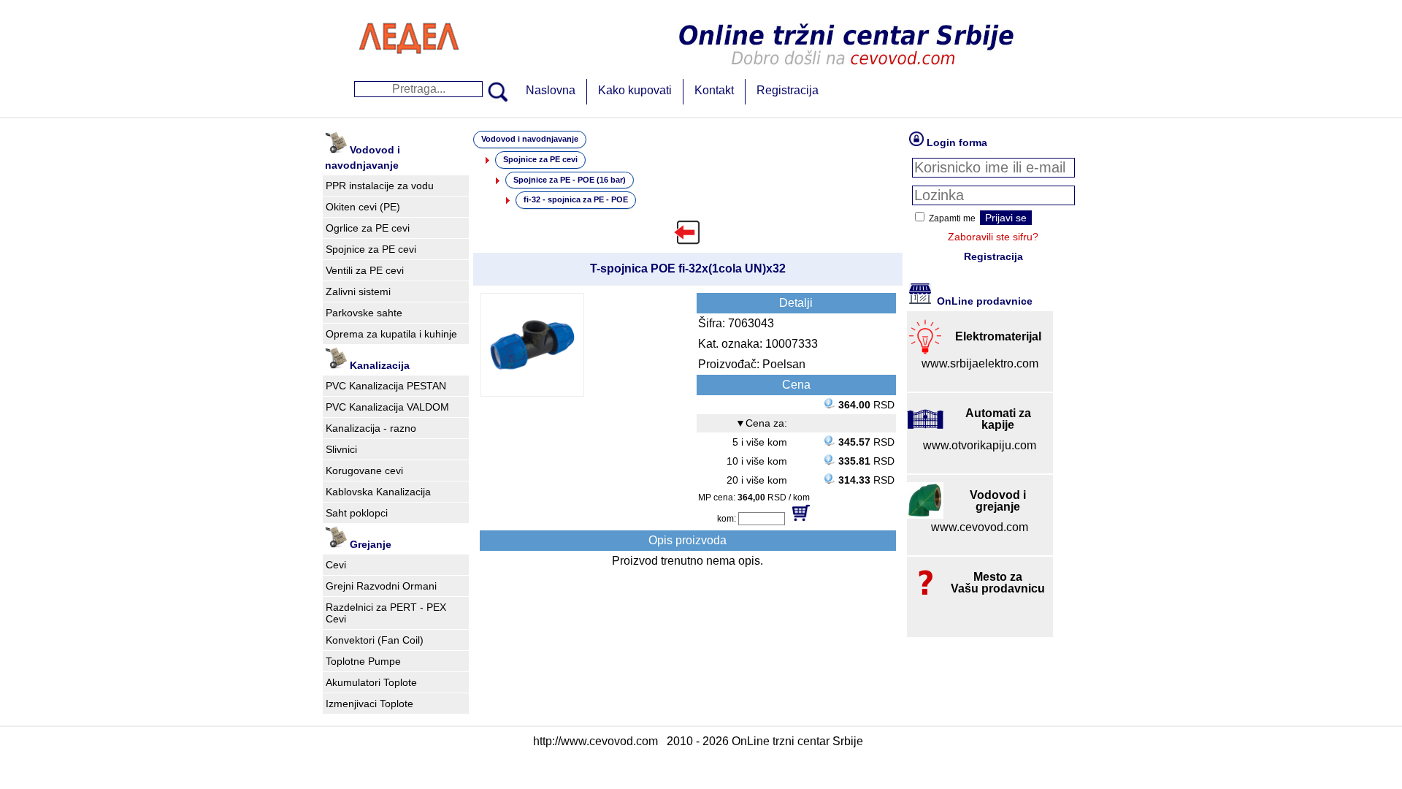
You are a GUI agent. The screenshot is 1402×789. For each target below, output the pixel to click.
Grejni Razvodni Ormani (381, 586)
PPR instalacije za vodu (380, 185)
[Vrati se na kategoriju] (688, 232)
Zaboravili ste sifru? (993, 237)
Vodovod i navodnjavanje (529, 138)
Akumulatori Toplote (371, 682)
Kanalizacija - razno (371, 428)
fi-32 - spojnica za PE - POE (576, 199)
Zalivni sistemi (358, 291)
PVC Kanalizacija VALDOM (387, 407)
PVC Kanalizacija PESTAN (386, 386)
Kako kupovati (635, 90)
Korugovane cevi (364, 470)
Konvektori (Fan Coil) (375, 640)
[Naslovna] (409, 69)
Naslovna (550, 90)
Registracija (787, 90)
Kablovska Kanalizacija (378, 492)
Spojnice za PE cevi (371, 249)
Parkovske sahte (364, 313)
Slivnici (341, 449)
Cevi (336, 565)
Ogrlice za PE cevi (368, 228)
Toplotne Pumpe (363, 661)
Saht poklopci (357, 513)
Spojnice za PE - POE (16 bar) (569, 179)
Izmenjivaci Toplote (369, 703)
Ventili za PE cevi (365, 270)
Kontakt (714, 90)
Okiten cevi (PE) (363, 207)
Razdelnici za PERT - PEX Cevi (386, 613)
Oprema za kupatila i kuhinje (391, 334)
